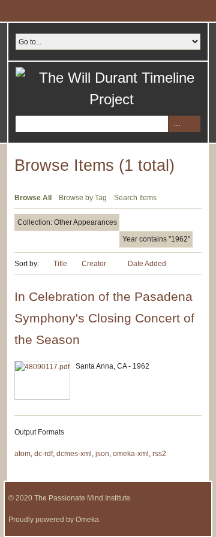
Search (192, 124)
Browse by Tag (83, 198)
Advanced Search (176, 124)
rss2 (159, 453)
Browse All (33, 198)
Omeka (87, 519)
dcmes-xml (74, 453)
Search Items (135, 198)
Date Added (147, 264)
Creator (95, 264)
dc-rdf (43, 453)
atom (22, 453)
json (102, 453)
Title (60, 264)
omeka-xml (131, 453)
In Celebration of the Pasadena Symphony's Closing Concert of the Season (104, 317)
